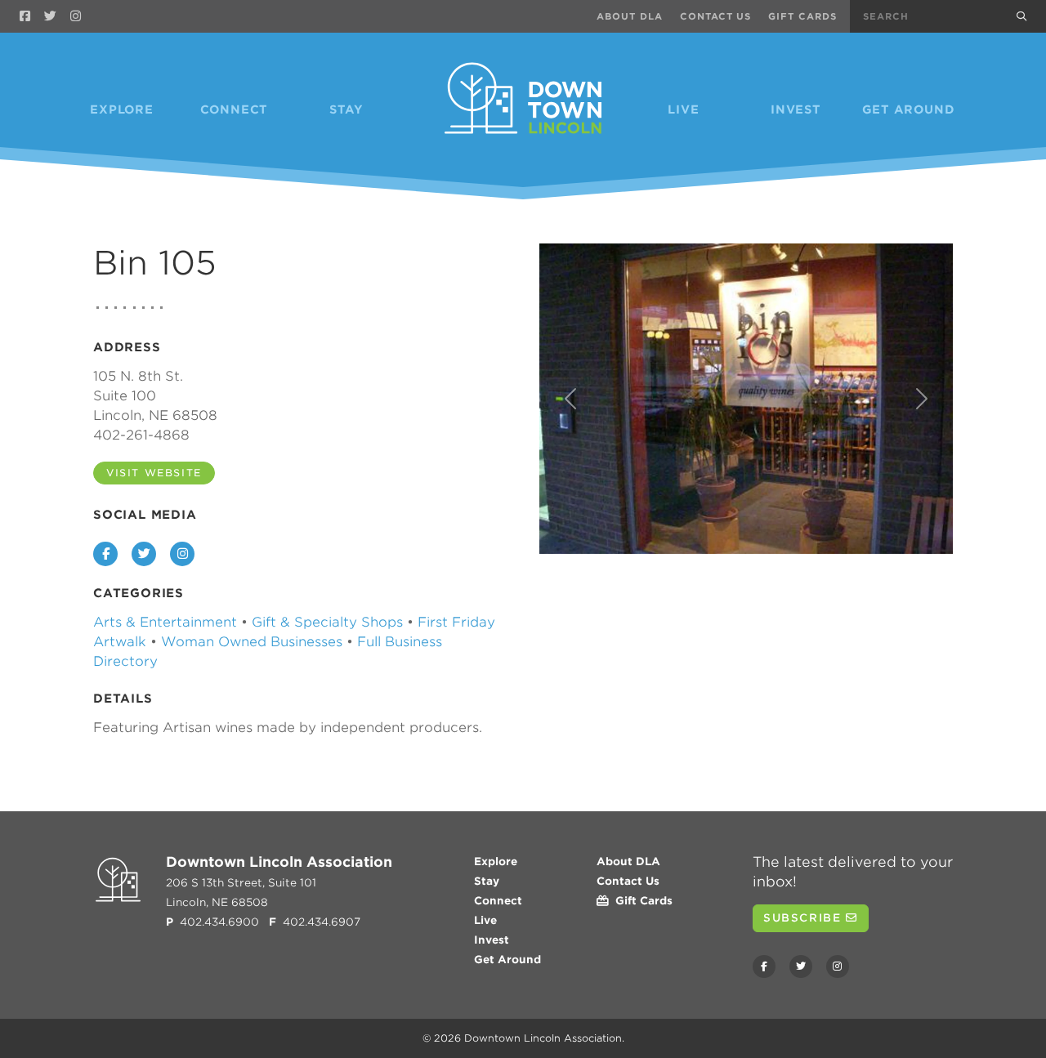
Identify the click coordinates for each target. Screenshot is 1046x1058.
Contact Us (716, 16)
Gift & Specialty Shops (327, 622)
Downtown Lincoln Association (543, 1038)
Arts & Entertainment (165, 622)
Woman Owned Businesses (251, 642)
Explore (122, 109)
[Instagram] (75, 16)
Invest (796, 109)
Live (683, 109)
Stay (346, 109)
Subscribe (804, 918)
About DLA (630, 16)
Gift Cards (802, 16)
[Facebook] (25, 16)
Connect (234, 109)
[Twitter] (50, 16)
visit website (154, 473)
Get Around (908, 109)
